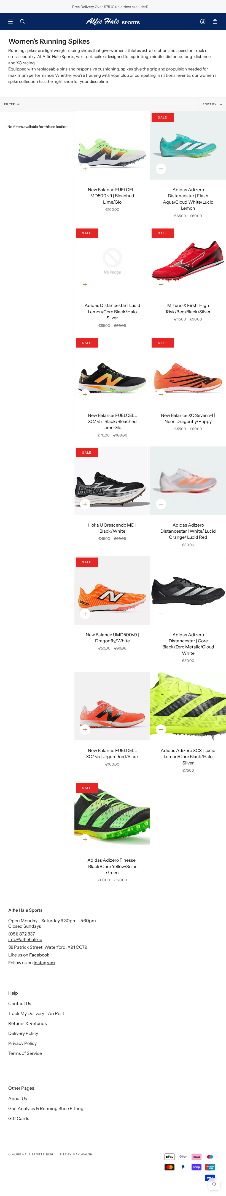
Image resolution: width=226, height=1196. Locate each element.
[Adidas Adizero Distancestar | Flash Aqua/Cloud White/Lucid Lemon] (188, 145)
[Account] (203, 21)
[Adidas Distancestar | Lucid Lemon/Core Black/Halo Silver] (112, 261)
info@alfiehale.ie (25, 939)
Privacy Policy (22, 1043)
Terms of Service (25, 1053)
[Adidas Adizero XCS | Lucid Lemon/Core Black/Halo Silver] (188, 706)
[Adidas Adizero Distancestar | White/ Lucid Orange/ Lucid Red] (188, 480)
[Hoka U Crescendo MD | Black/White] (112, 480)
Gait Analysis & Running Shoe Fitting (46, 1108)
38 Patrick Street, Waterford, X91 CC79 (47, 947)
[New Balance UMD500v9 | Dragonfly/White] (112, 590)
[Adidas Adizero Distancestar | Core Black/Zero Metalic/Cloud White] (188, 590)
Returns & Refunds (27, 1023)
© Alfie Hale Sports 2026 (30, 1154)
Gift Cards (18, 1118)
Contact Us (19, 1003)
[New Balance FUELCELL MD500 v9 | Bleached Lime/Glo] (112, 145)
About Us (17, 1098)
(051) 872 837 (21, 934)
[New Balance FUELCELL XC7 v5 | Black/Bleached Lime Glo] (112, 371)
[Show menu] (12, 21)
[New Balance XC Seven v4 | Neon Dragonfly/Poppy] (188, 371)
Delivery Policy (23, 1033)
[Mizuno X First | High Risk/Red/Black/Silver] (188, 261)
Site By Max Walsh (76, 1154)
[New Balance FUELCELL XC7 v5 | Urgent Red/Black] (112, 706)
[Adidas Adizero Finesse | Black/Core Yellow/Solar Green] (112, 816)
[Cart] (215, 21)
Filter (9, 104)
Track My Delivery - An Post (36, 1013)
